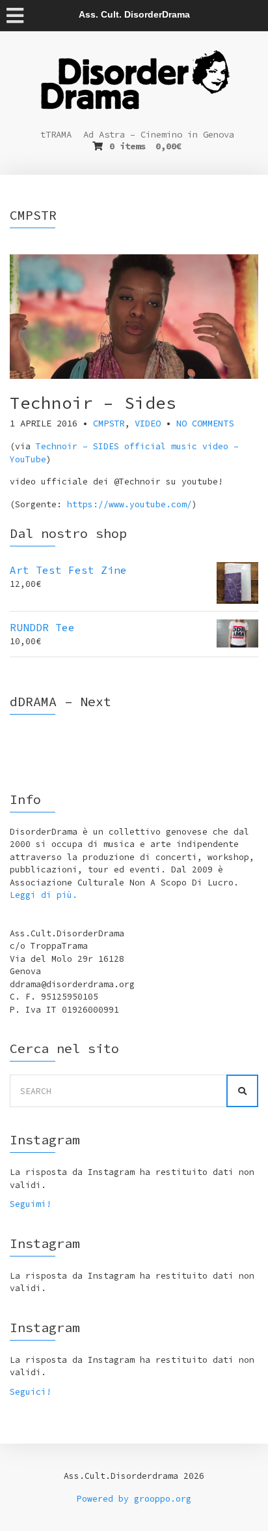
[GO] (242, 1091)
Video (148, 423)
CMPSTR (108, 423)
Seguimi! (30, 1204)
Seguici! (30, 1391)
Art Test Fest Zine (68, 569)
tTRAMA (56, 134)
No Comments (205, 423)
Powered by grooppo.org (134, 1498)
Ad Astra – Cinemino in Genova (158, 134)
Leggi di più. (43, 894)
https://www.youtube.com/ (129, 504)
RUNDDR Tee (42, 627)
